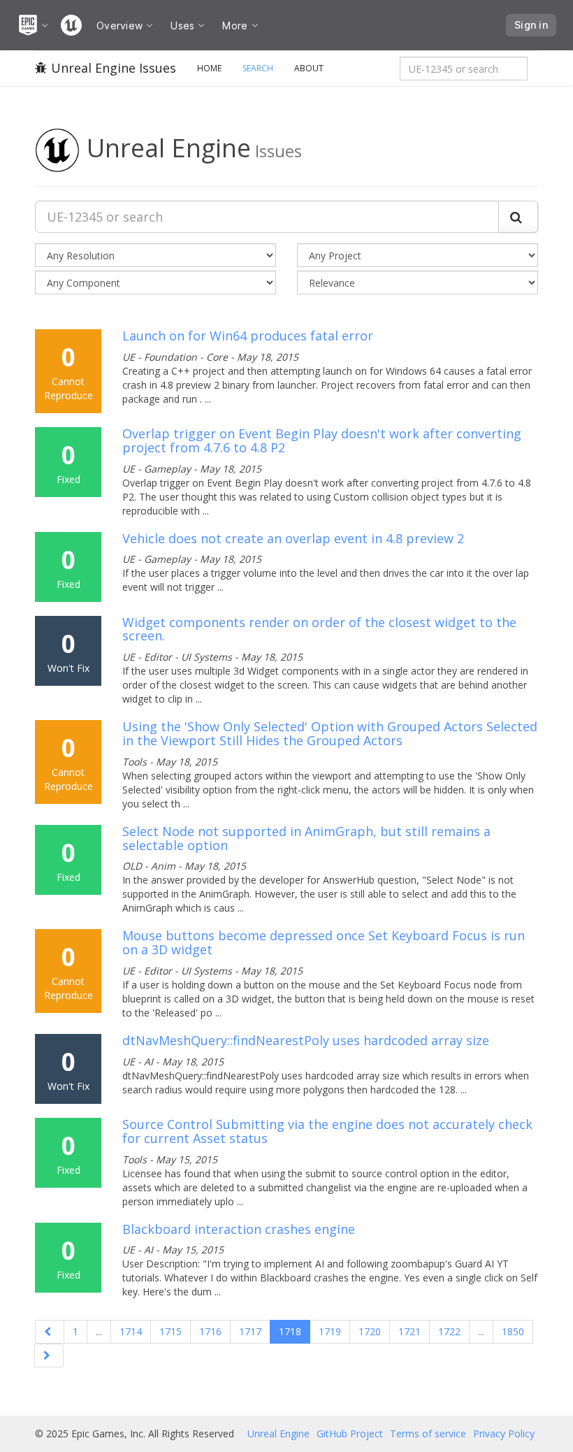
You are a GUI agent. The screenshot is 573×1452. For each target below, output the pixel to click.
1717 (250, 1331)
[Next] (49, 1355)
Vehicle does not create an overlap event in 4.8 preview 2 (293, 538)
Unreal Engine (278, 1433)
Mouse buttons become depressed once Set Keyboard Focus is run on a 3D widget (323, 942)
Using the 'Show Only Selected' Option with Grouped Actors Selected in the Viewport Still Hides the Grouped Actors (329, 733)
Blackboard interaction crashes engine (238, 1229)
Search (257, 68)
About (309, 68)
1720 (369, 1331)
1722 (449, 1331)
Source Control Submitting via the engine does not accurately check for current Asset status (327, 1131)
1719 (330, 1331)
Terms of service (428, 1433)
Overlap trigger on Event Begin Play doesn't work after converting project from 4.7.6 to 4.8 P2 (321, 440)
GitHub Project (350, 1433)
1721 (409, 1331)
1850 (513, 1331)
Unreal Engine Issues (113, 67)
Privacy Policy (504, 1433)
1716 (210, 1331)
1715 (170, 1331)
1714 (130, 1331)
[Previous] (49, 1332)
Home (209, 68)
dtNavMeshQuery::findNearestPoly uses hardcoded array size (305, 1040)
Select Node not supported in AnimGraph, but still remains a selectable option (306, 838)
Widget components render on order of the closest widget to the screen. (319, 629)
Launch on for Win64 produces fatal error (247, 335)
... (99, 1331)
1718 (290, 1331)
